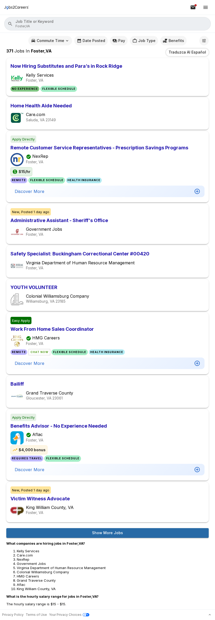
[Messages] (193, 7)
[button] (107, 23)
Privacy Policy (13, 615)
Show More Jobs (107, 532)
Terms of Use (36, 615)
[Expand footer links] (210, 615)
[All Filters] (204, 40)
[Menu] (205, 7)
